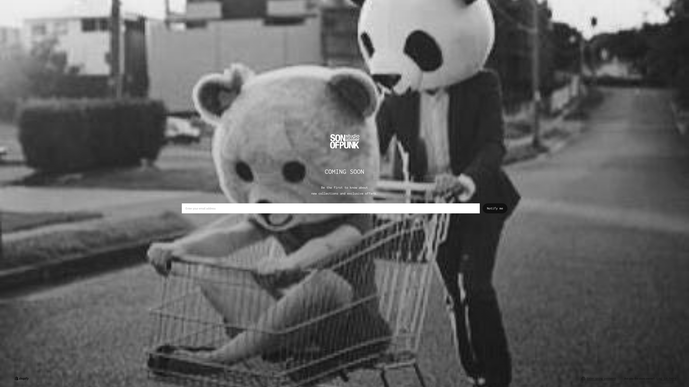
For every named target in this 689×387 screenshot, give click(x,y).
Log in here (666, 378)
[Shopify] (21, 378)
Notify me (495, 208)
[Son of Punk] (344, 142)
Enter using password (601, 378)
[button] (602, 378)
